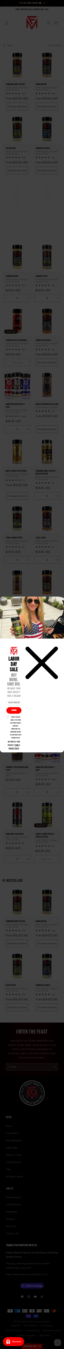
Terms (16, 745)
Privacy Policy (14, 748)
